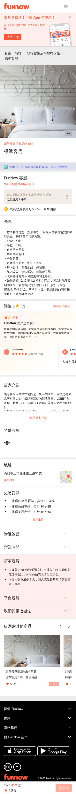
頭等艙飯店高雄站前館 (43, 52)
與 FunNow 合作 (15, 736)
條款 (7, 718)
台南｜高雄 (13, 52)
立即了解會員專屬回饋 (17, 184)
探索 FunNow (13, 708)
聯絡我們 (10, 727)
